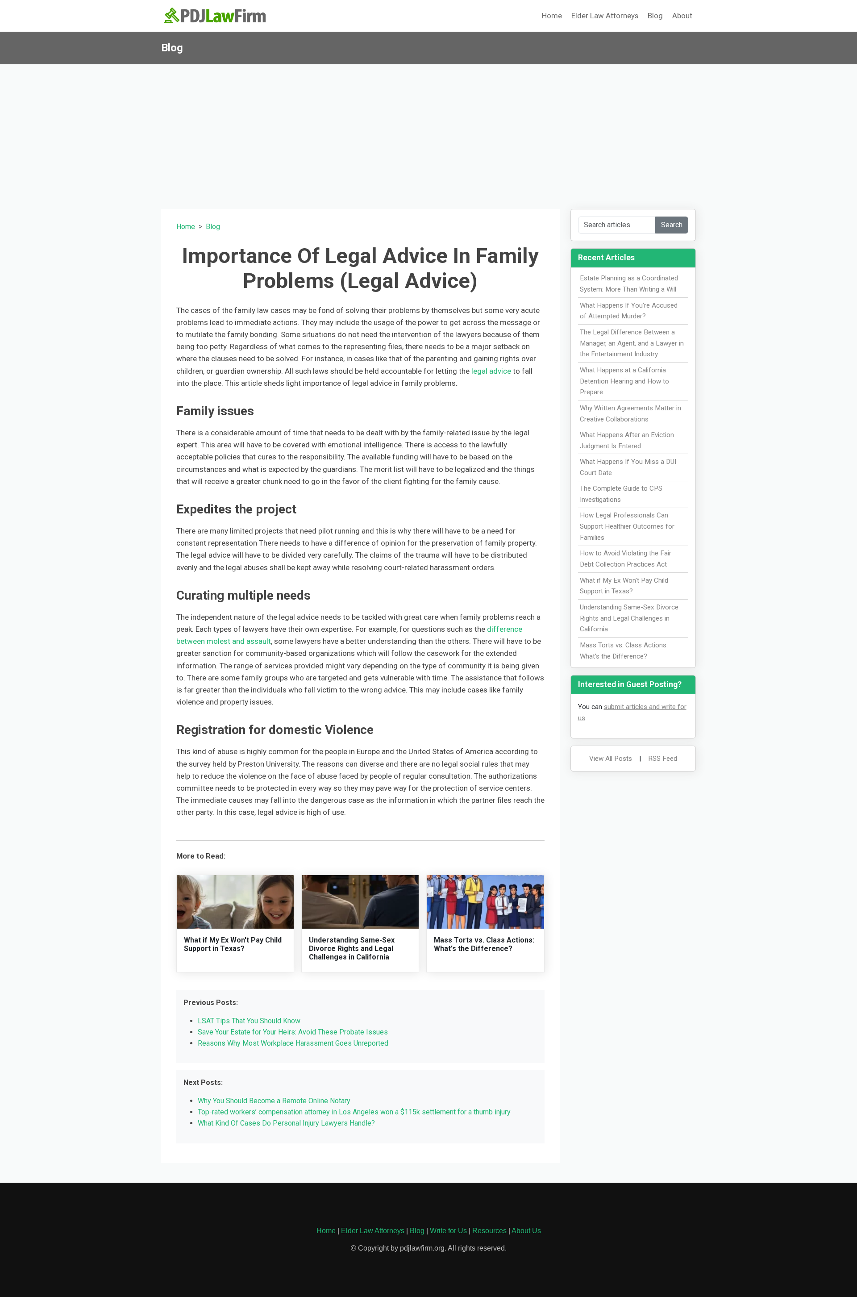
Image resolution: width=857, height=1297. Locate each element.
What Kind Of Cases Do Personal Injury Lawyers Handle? (286, 1123)
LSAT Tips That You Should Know (249, 1021)
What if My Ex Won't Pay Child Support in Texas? (233, 944)
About (682, 15)
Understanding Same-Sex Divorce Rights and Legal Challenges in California (352, 948)
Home (552, 15)
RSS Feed (662, 759)
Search (671, 225)
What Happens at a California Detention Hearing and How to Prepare (624, 381)
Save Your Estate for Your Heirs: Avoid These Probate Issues (293, 1032)
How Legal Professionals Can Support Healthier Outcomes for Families (627, 526)
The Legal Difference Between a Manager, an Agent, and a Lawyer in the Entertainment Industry (632, 343)
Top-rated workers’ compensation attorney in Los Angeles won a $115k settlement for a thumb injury (354, 1112)
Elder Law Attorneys (604, 15)
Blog (655, 15)
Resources (489, 1230)
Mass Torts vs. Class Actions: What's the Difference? (484, 944)
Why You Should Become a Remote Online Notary (274, 1101)
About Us (526, 1230)
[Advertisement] (428, 131)
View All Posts (610, 759)
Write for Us (448, 1230)
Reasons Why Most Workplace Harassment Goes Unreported (293, 1043)
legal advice (491, 371)
